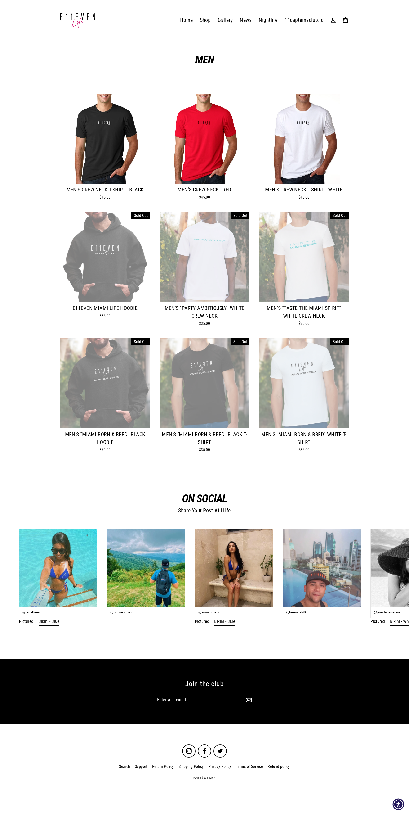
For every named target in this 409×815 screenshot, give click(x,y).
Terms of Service (249, 766)
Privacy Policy (220, 766)
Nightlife (268, 20)
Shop (205, 20)
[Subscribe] (248, 700)
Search (124, 766)
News (246, 20)
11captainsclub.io (304, 20)
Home (186, 20)
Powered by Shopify (204, 777)
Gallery (225, 20)
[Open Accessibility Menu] (398, 804)
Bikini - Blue (49, 621)
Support (141, 766)
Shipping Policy (191, 766)
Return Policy (163, 766)
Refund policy (279, 766)
